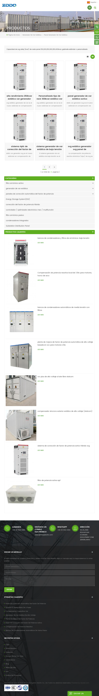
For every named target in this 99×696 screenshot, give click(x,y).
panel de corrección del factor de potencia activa (24, 623)
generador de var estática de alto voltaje (20, 615)
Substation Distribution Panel (18, 226)
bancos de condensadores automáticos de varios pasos (26, 630)
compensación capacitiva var (17, 611)
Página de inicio (14, 35)
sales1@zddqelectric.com (44, 535)
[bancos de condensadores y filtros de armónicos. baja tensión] (21, 252)
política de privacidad (13, 675)
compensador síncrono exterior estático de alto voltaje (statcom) (65, 411)
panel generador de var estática (55, 35)
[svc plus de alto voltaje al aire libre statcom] (21, 390)
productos (9, 652)
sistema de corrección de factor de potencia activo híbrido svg (64, 445)
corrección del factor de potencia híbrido (23, 204)
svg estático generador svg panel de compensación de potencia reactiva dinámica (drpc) (79, 148)
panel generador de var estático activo (80, 97)
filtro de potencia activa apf (49, 480)
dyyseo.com (84, 683)
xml (7, 671)
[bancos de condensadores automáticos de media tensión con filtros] (21, 321)
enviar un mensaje (79, 694)
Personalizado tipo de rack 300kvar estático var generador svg (49, 97)
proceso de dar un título (14, 656)
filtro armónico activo (15, 183)
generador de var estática (31, 35)
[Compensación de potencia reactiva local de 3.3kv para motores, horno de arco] (21, 286)
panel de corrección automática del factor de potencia (26, 604)
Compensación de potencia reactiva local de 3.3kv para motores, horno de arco (65, 274)
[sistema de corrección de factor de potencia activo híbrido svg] (21, 459)
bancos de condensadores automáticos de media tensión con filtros (64, 309)
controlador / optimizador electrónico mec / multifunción (30, 209)
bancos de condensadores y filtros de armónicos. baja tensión (63, 238)
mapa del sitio (11, 668)
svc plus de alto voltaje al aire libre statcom (55, 376)
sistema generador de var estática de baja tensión (49, 148)
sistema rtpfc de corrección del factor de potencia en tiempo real (19, 148)
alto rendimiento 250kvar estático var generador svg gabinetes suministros (19, 97)
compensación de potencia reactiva (19, 627)
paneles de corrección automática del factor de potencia (30, 193)
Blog (7, 664)
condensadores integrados (17, 220)
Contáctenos (10, 660)
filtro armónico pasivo (15, 215)
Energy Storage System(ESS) (18, 199)
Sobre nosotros (11, 648)
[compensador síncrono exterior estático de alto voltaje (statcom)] (21, 425)
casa (7, 645)
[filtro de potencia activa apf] (21, 494)
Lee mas (19, 110)
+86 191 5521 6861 (18, 530)
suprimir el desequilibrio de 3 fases (18, 607)
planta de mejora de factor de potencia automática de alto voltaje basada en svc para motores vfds (65, 343)
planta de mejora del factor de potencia (20, 619)
